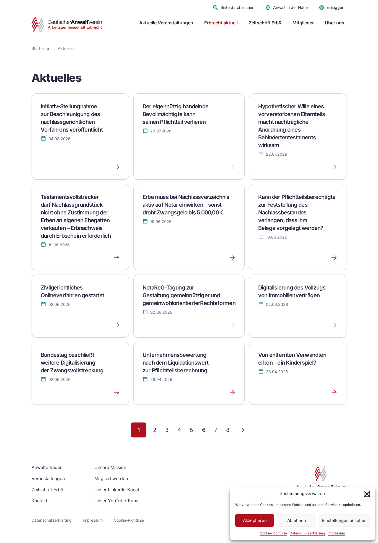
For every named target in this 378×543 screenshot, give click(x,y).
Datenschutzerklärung (307, 533)
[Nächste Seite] (241, 429)
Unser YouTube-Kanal (116, 500)
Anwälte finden (47, 467)
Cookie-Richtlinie (273, 533)
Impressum (336, 533)
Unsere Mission (110, 467)
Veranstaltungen (48, 478)
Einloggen (335, 7)
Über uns (334, 22)
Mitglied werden (111, 478)
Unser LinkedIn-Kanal (116, 489)
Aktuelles (66, 48)
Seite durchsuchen (237, 7)
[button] (367, 493)
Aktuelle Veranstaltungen (166, 22)
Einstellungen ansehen (344, 520)
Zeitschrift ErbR (265, 22)
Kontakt (39, 500)
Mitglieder (303, 22)
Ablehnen (296, 520)
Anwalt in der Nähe (290, 7)
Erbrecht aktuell (221, 22)
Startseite (40, 48)
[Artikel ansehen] (80, 167)
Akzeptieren (255, 520)
